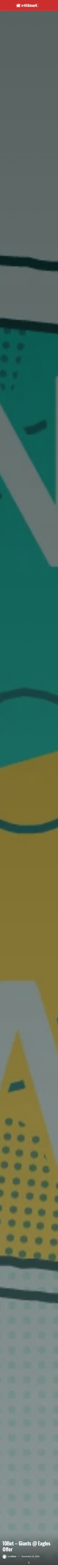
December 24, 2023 (30, 1556)
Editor (13, 1556)
